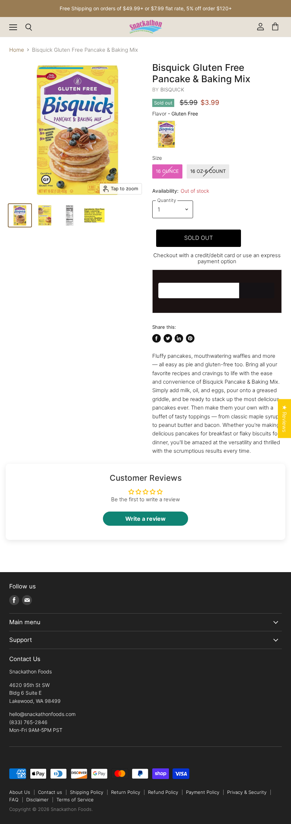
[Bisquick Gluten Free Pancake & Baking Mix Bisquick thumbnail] (44, 215)
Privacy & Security (247, 792)
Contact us (50, 792)
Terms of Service (75, 799)
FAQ (13, 799)
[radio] (166, 134)
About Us (19, 792)
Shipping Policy (86, 792)
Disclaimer (37, 799)
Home (16, 50)
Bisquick (172, 89)
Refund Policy (163, 792)
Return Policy (125, 792)
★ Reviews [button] (284, 419)
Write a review (145, 518)
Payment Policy (202, 792)
